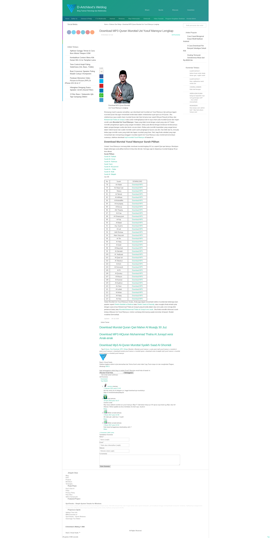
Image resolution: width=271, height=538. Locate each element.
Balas (105, 394)
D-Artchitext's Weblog (91, 7)
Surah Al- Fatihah (110, 156)
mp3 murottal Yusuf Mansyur (135, 137)
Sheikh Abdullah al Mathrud (124, 304)
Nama (101, 436)
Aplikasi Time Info (71, 512)
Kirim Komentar (105, 466)
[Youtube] (78, 32)
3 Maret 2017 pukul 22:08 (111, 415)
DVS (67, 477)
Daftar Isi (74, 18)
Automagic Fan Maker (73, 519)
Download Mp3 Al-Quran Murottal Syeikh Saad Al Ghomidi (135, 345)
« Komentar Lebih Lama (106, 432)
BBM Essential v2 (71, 514)
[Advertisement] (139, 52)
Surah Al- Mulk (109, 172)
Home (67, 18)
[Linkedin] (83, 32)
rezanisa (110, 386)
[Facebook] (69, 32)
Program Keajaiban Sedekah (175, 18)
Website (101, 448)
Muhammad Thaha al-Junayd (114, 119)
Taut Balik (104, 381)
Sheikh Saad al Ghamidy (145, 304)
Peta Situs (69, 495)
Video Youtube (159, 18)
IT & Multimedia (100, 18)
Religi (125, 349)
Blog (67, 475)
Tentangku (69, 484)
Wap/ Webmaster (134, 18)
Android (112, 18)
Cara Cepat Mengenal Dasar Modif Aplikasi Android (193, 38)
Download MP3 (137, 184)
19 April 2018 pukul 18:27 (111, 400)
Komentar (104, 379)
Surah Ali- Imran (109, 159)
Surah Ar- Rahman (110, 161)
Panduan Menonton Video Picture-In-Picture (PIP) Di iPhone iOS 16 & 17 (78, 80)
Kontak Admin (191, 18)
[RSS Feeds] (92, 32)
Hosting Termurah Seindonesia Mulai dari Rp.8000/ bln (194, 57)
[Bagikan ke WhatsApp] (101, 95)
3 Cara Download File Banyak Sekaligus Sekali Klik (194, 48)
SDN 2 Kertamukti (72, 497)
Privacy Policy (70, 493)
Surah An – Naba (110, 169)
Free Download (114, 349)
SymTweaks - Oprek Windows (76, 516)
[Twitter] (74, 32)
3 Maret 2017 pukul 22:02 (111, 425)
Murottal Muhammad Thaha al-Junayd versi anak (136, 309)
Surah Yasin (108, 164)
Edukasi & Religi (86, 18)
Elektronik (147, 18)
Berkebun (69, 482)
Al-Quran (106, 349)
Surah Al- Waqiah (110, 174)
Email (101, 442)
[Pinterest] (88, 32)
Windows (122, 18)
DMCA (108, 366)
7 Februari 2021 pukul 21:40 (112, 388)
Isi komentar (103, 453)
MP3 (121, 349)
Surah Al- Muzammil (111, 167)
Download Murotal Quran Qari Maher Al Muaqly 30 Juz (133, 327)
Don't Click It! (70, 488)
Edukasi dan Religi (115, 24)
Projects (68, 480)
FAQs (67, 490)
